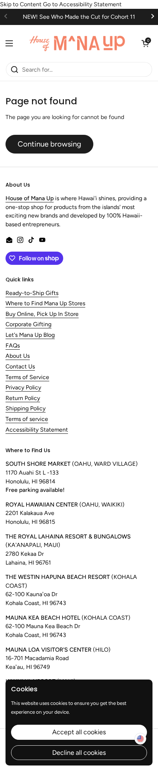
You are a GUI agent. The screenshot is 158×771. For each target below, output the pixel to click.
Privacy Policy (23, 388)
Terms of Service (27, 377)
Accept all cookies (79, 732)
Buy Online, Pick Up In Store (42, 314)
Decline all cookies (79, 753)
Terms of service (27, 419)
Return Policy (23, 398)
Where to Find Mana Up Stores (45, 303)
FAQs (13, 346)
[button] (145, 43)
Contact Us (20, 367)
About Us (18, 356)
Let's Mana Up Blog (30, 335)
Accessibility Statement (37, 430)
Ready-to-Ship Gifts (32, 293)
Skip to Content (21, 4)
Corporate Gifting (28, 324)
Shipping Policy (26, 408)
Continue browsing (49, 144)
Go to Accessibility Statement (82, 4)
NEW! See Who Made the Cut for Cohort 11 (79, 17)
